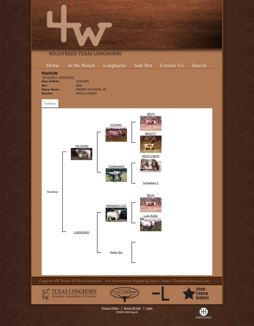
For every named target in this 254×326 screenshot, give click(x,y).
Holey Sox (116, 252)
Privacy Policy (110, 308)
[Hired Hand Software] (203, 313)
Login (149, 308)
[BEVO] (151, 123)
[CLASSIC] (116, 134)
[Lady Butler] (151, 224)
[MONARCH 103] (116, 214)
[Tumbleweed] (116, 174)
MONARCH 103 (116, 205)
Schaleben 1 (151, 183)
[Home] (127, 27)
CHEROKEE (66, 77)
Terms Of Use (132, 308)
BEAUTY (150, 133)
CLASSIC (116, 124)
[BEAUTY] (151, 143)
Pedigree (50, 103)
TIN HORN (48, 77)
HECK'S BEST (151, 156)
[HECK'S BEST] (151, 164)
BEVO (151, 114)
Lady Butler (151, 215)
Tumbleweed (116, 166)
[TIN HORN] (81, 153)
